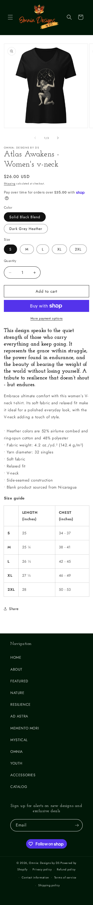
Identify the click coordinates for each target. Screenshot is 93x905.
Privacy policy (42, 869)
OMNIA (16, 751)
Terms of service (65, 877)
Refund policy (66, 869)
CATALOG (18, 786)
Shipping (10, 183)
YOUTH (16, 763)
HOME (15, 657)
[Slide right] (58, 138)
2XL (78, 249)
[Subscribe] (76, 825)
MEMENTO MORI (24, 728)
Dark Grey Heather (25, 228)
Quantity (10, 260)
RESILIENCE (20, 704)
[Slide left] (35, 138)
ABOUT (16, 669)
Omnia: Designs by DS (44, 863)
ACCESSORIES (23, 775)
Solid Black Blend (24, 217)
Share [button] (14, 608)
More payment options (46, 318)
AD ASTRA (19, 716)
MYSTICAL (19, 739)
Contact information (35, 877)
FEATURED (19, 681)
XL (59, 249)
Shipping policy (49, 885)
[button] (10, 17)
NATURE (17, 692)
